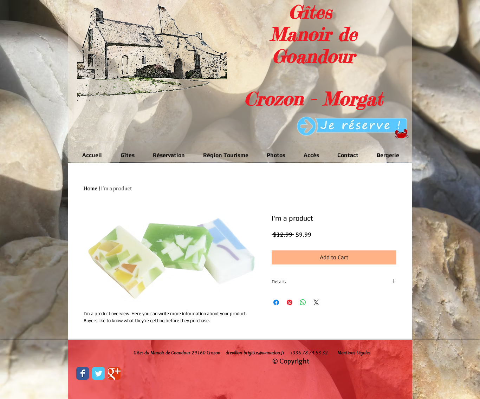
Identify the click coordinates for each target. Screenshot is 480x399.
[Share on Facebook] (276, 302)
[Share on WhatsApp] (303, 302)
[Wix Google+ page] (114, 373)
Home (91, 188)
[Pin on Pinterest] (289, 302)
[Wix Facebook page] (82, 373)
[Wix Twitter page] (98, 373)
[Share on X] (316, 302)
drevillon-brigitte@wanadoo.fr (255, 352)
